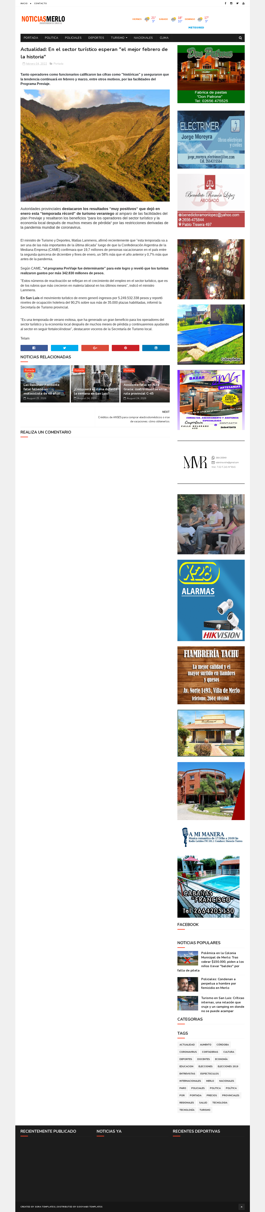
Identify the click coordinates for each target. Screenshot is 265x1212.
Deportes (96, 38)
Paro (182, 1088)
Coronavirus (188, 1052)
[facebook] (225, 3)
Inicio (24, 3)
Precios (212, 1095)
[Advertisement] (56, 1168)
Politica (51, 38)
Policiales (73, 38)
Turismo (118, 38)
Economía (221, 1059)
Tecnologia (219, 1102)
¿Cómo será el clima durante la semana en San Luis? (95, 391)
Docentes (203, 1059)
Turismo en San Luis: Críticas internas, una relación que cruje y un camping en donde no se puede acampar (222, 1004)
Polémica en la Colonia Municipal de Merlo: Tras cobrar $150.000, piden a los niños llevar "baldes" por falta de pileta (210, 962)
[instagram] (231, 3)
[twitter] (237, 3)
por (182, 1095)
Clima (164, 38)
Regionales (186, 1102)
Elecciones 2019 (228, 1066)
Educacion (186, 1066)
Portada (31, 38)
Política (231, 1088)
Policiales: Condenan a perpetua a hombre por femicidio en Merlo (218, 983)
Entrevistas (187, 1073)
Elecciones (206, 1066)
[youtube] (243, 3)
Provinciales (230, 1095)
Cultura (228, 1052)
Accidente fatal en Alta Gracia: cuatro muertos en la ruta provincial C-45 (145, 389)
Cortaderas (210, 1052)
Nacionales (143, 38)
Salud (203, 1102)
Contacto (40, 3)
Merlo (210, 1081)
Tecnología (186, 1110)
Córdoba (223, 1044)
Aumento (205, 1044)
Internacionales (190, 1081)
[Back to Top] (241, 1207)
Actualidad (187, 1044)
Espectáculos (209, 1073)
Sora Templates (45, 1206)
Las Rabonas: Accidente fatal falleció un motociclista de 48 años (42, 389)
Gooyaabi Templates (89, 1206)
